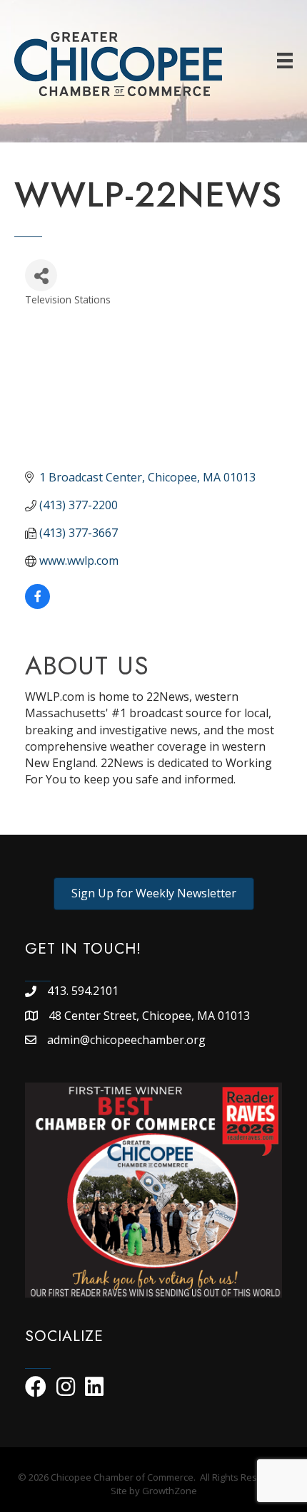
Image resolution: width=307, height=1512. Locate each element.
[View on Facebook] (37, 604)
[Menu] (285, 60)
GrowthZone (169, 1490)
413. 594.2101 (83, 991)
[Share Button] (41, 275)
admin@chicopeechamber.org (126, 1040)
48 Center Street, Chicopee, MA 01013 (151, 1015)
